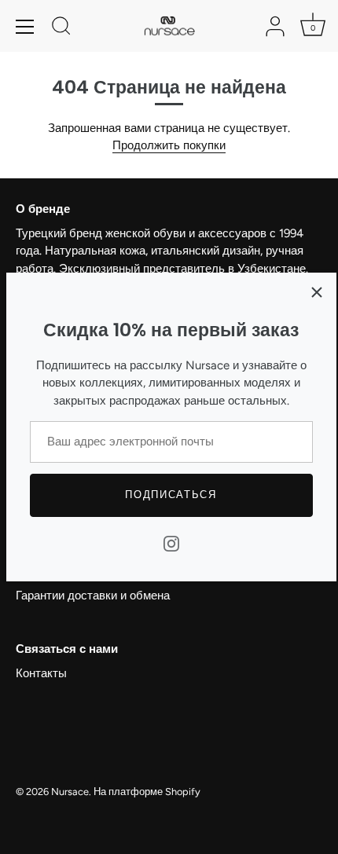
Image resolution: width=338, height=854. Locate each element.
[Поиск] (61, 28)
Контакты (41, 673)
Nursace (70, 791)
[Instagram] (171, 543)
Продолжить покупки (169, 145)
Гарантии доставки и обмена (93, 595)
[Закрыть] (316, 292)
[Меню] (25, 26)
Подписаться (171, 494)
